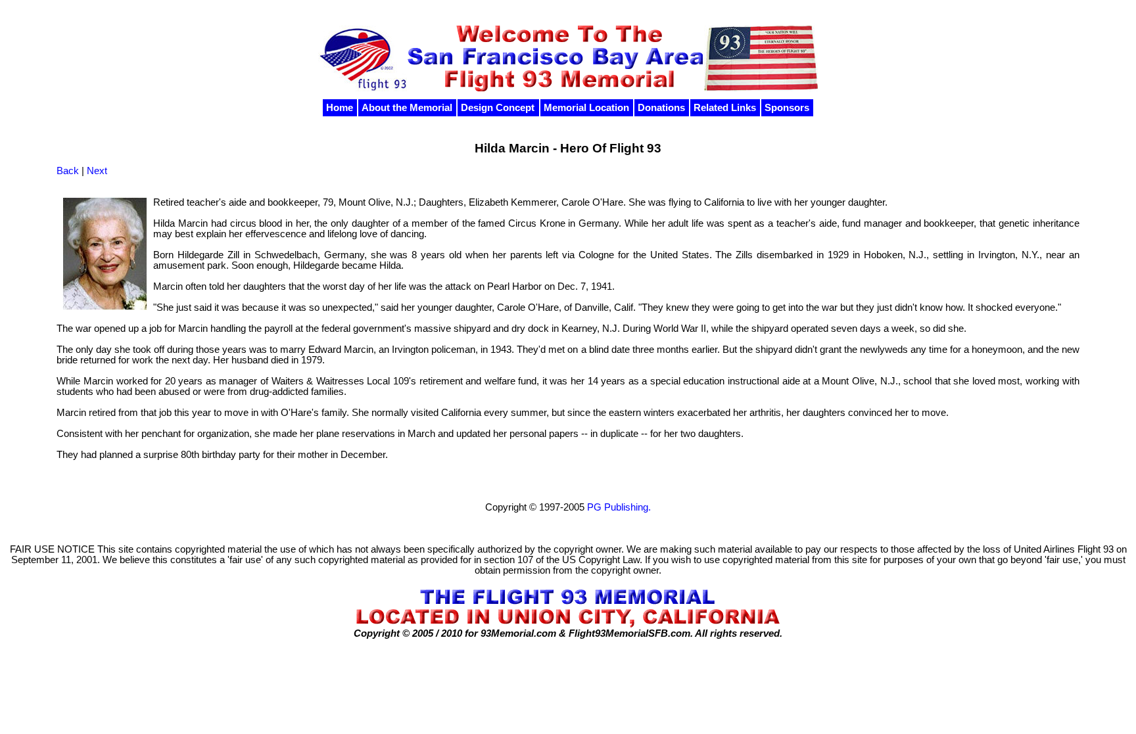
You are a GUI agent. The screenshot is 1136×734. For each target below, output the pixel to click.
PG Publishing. (619, 507)
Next (97, 171)
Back (68, 171)
